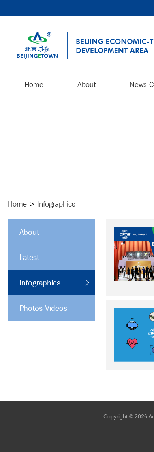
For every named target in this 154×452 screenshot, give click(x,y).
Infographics (39, 282)
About (29, 232)
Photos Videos (43, 308)
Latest (29, 257)
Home (17, 203)
